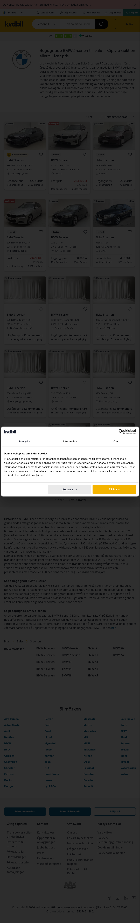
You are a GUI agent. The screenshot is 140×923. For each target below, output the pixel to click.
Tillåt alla (114, 489)
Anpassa (67, 489)
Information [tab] (70, 441)
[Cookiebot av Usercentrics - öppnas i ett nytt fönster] (121, 431)
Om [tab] (116, 441)
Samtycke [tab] (24, 441)
